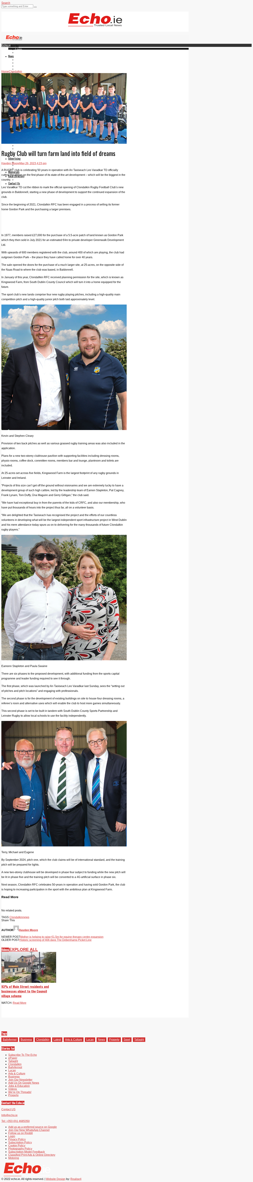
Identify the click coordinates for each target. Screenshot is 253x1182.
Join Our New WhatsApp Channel (29, 1130)
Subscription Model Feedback (26, 1151)
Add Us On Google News (23, 1082)
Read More (19, 1002)
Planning (20, 165)
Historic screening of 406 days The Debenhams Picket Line (55, 939)
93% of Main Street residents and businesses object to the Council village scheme (25, 991)
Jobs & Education (26, 145)
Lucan (19, 69)
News (11, 56)
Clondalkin (21, 62)
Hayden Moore (10, 163)
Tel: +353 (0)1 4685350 (15, 1121)
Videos (5, 950)
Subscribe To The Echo (22, 1054)
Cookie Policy (16, 1145)
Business (26, 1039)
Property (114, 1039)
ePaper (19, 52)
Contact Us (14, 183)
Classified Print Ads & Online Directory (31, 1154)
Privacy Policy (17, 1139)
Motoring (13, 1157)
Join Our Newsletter (20, 1079)
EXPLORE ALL (23, 949)
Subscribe (13, 46)
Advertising (14, 158)
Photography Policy (20, 1148)
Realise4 (75, 1179)
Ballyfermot (22, 65)
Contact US (8, 1109)
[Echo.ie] (95, 23)
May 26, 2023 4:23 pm (32, 163)
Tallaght (20, 59)
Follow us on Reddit (20, 1133)
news (26, 917)
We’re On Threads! (19, 1092)
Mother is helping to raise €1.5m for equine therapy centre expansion (61, 936)
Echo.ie (6, 45)
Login (18, 49)
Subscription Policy (20, 1142)
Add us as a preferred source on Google (32, 1126)
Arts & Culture (73, 1039)
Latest (57, 1039)
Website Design (55, 1179)
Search (5, 2)
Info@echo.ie (9, 1115)
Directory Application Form (31, 179)
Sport (127, 1039)
